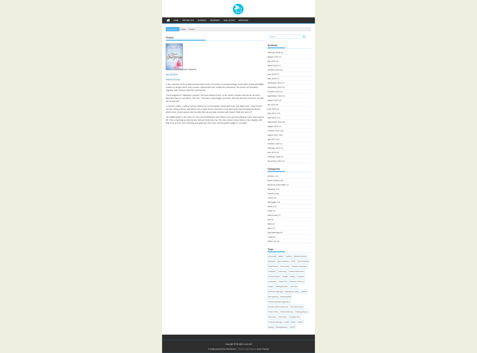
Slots (270, 224)
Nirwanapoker (285, 297)
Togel (270, 237)
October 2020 (274, 143)
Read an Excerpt (173, 79)
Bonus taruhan (283, 261)
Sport (270, 228)
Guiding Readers (281, 286)
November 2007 (275, 161)
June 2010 (272, 152)
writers (300, 322)
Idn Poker (294, 286)
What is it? (272, 241)
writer (293, 322)
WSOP (292, 327)
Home (176, 20)
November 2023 (275, 87)
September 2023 (275, 96)
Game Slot (283, 281)
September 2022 (275, 122)
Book (293, 261)
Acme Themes (263, 349)
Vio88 (286, 322)
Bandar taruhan (300, 256)
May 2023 (272, 113)
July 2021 (271, 139)
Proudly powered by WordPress (222, 349)
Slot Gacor (272, 317)
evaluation (272, 281)
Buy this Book (172, 74)
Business (202, 20)
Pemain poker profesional (278, 307)
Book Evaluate (303, 261)
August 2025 (273, 56)
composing (282, 271)
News (270, 206)
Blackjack (271, 261)
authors (289, 256)
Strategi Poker (294, 317)
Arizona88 (272, 256)
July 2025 (271, 61)
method (304, 291)
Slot (269, 219)
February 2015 (274, 148)
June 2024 (272, 74)
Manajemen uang (291, 291)
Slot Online (283, 317)
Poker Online (273, 312)
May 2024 (272, 78)
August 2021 (273, 135)
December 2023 (275, 83)
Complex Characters (299, 266)
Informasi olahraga (275, 291)
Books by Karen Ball (276, 184)
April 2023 (272, 117)
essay (292, 276)
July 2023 (271, 104)
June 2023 (272, 109)
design (285, 276)
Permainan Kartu (297, 307)
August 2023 (273, 100)
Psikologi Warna (302, 312)
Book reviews (273, 180)
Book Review (273, 266)
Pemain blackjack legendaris (279, 302)
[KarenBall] (168, 20)
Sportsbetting (273, 232)
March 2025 (273, 65)
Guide (270, 286)
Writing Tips (188, 20)
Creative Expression (296, 271)
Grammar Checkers (296, 281)
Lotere (270, 197)
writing (270, 327)
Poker (270, 211)
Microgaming (273, 297)
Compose (272, 271)
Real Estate (229, 20)
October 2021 (274, 130)
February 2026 (274, 52)
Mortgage (243, 20)
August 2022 (273, 126)
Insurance (215, 20)
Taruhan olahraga (275, 322)
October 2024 (274, 70)
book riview (284, 266)
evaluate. (300, 276)
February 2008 (274, 156)
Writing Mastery (282, 327)
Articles (271, 176)
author (280, 256)
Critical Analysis (274, 276)
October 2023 (274, 91)
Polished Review (287, 312)
